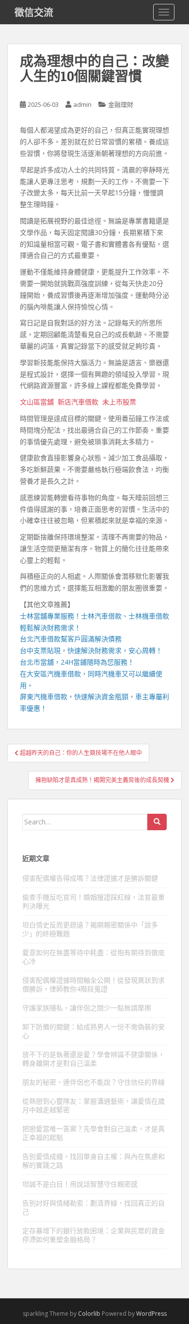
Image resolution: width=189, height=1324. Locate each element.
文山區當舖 (37, 401)
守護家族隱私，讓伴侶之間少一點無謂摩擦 (86, 1007)
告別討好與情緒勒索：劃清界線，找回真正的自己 (93, 1207)
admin (82, 104)
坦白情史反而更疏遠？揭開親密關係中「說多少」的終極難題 (90, 929)
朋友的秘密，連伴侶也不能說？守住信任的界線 (93, 1082)
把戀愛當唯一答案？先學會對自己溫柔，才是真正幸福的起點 (93, 1133)
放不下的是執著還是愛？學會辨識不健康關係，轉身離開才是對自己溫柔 (93, 1059)
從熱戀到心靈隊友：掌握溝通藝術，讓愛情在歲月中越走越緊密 (93, 1105)
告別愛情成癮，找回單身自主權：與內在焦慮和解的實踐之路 (93, 1161)
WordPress (151, 1313)
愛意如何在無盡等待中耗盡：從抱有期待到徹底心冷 (93, 957)
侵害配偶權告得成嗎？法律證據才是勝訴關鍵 (90, 878)
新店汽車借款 (78, 401)
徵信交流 (34, 12)
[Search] (157, 822)
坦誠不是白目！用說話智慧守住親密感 (80, 1184)
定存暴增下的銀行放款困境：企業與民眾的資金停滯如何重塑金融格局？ (93, 1235)
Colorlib (89, 1313)
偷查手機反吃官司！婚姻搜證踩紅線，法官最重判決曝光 (93, 901)
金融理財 (120, 104)
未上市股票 (119, 401)
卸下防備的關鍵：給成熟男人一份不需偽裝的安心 (93, 1031)
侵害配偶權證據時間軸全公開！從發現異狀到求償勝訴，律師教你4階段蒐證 (93, 984)
